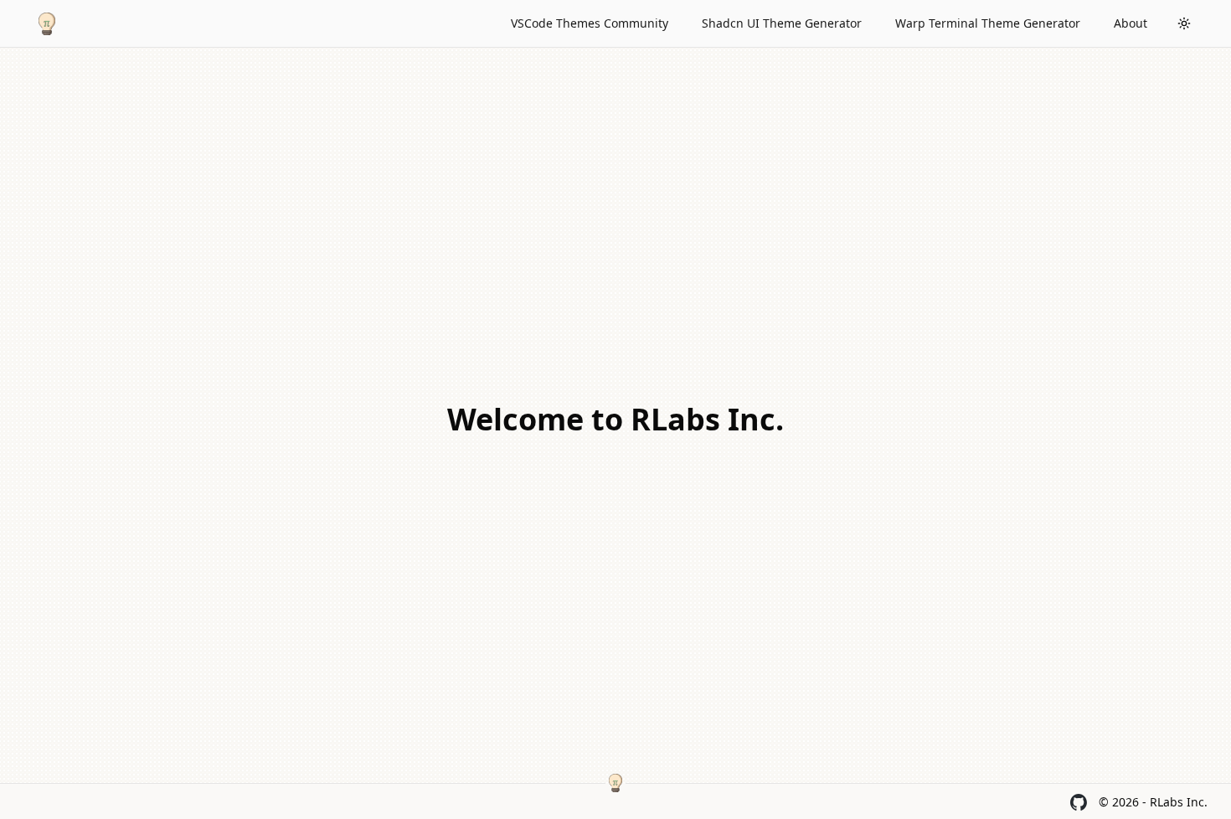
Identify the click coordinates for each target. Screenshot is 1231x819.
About (1130, 23)
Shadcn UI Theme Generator (782, 23)
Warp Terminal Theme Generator (987, 23)
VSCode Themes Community (589, 23)
